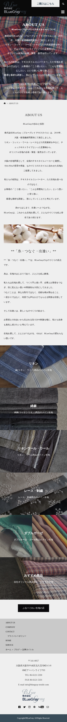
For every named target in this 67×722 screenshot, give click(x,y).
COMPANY (10, 627)
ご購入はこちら (45, 3)
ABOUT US (10, 623)
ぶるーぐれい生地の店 (33, 608)
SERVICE (9, 645)
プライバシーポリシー (16, 636)
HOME (8, 640)
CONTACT (10, 632)
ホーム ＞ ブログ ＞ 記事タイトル (20, 649)
